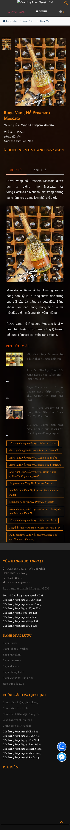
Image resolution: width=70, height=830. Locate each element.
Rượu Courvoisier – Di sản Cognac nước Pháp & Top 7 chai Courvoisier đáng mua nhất (45, 393)
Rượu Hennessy (12, 660)
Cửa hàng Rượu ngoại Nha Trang (22, 604)
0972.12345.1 (18, 12)
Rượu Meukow (11, 666)
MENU (42, 12)
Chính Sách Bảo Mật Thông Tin (21, 714)
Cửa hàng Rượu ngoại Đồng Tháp (22, 600)
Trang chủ (11, 21)
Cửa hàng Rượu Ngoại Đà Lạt (20, 613)
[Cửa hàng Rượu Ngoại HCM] (35, 2)
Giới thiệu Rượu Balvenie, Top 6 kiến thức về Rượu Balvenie (46, 357)
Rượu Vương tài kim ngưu (18, 678)
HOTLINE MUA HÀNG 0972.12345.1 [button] (35, 150)
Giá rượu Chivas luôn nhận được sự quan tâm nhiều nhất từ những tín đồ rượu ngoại (45, 429)
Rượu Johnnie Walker (15, 649)
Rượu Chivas (10, 643)
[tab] (16, 170)
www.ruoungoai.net (19, 582)
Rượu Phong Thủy (13, 672)
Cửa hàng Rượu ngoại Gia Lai (20, 626)
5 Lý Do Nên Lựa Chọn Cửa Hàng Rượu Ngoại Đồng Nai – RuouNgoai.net (45, 374)
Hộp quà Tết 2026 (13, 684)
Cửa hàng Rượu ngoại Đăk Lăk (20, 621)
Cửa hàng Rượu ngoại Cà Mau (20, 617)
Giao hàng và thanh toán (17, 720)
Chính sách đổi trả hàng (17, 726)
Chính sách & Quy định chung (20, 702)
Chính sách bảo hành (15, 708)
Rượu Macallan (12, 655)
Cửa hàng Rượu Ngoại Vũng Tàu (21, 608)
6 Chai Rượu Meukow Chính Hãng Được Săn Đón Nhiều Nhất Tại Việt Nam (45, 412)
